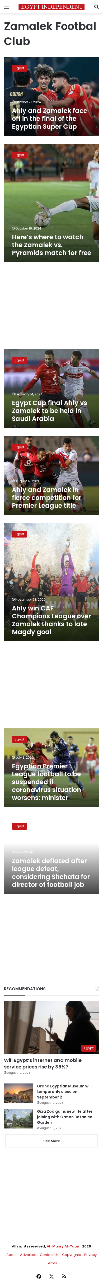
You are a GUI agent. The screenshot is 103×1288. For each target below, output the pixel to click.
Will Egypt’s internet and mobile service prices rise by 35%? (43, 1063)
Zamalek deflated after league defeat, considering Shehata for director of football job (51, 873)
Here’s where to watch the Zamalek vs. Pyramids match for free (51, 245)
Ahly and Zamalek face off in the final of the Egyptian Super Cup (49, 118)
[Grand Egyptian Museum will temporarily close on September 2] (18, 1093)
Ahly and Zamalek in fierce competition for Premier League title (46, 497)
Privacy (90, 1254)
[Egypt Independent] (51, 7)
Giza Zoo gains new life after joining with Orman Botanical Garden (65, 1117)
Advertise (28, 1254)
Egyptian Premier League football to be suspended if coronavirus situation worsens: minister (46, 782)
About (11, 1254)
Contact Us (49, 1254)
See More (51, 1140)
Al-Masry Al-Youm (64, 1246)
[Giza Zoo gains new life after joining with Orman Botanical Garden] (18, 1118)
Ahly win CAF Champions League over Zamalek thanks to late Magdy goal (51, 620)
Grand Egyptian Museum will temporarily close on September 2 (64, 1091)
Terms (51, 1263)
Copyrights (71, 1254)
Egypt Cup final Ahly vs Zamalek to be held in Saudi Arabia (49, 411)
